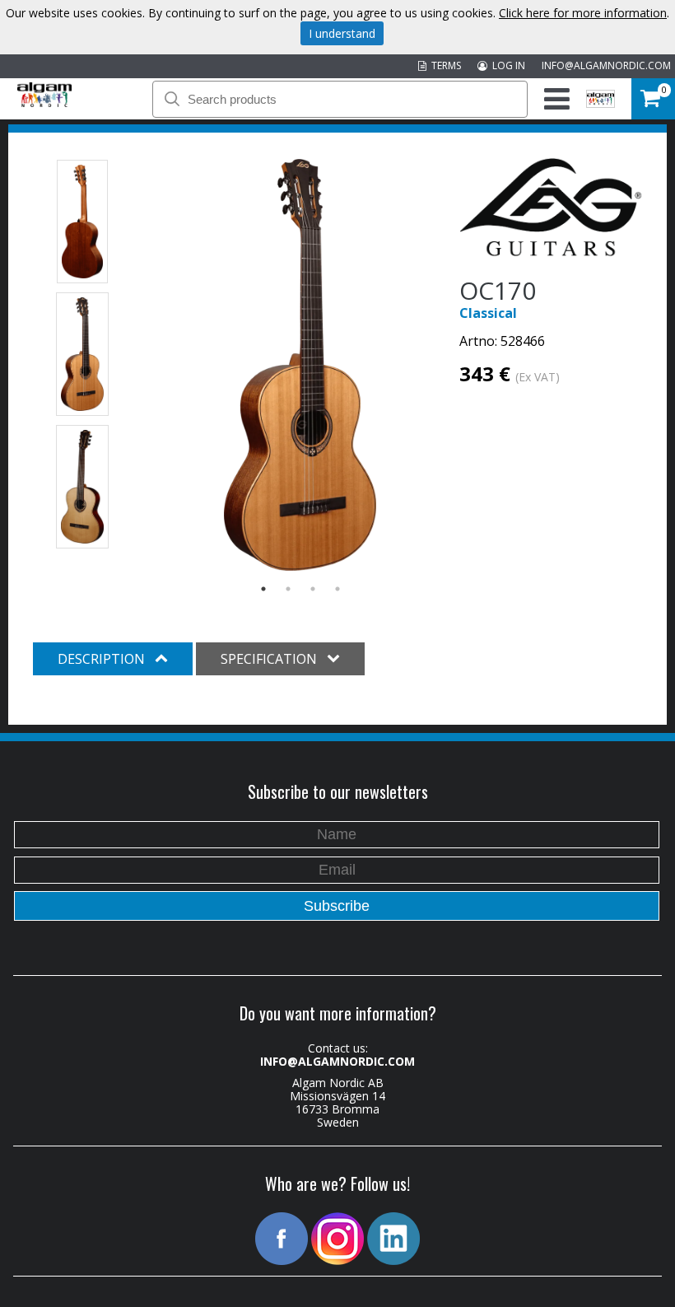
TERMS (443, 65)
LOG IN (506, 65)
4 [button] (337, 589)
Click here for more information (583, 13)
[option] (300, 364)
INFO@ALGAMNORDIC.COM (606, 65)
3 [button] (313, 589)
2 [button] (288, 589)
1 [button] (263, 589)
